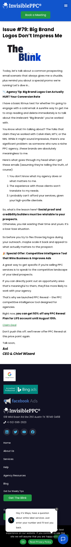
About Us (8, 451)
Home (7, 443)
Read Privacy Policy (40, 541)
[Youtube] (24, 431)
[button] (65, 5)
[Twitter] (15, 431)
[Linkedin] (6, 431)
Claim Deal (9, 325)
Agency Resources (14, 475)
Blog (5, 483)
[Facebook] (32, 431)
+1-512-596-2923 (16, 422)
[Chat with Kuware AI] (63, 539)
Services (8, 459)
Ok (23, 541)
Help (6, 467)
